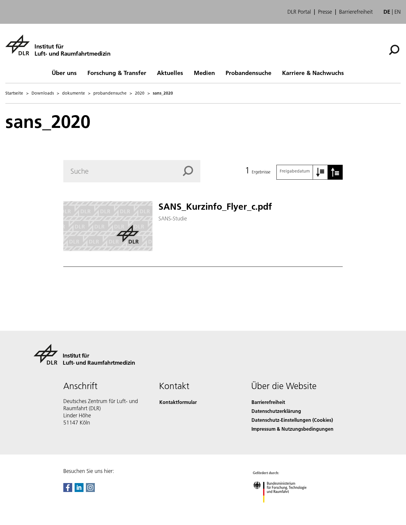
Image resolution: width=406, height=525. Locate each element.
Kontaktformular (178, 402)
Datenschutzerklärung (276, 411)
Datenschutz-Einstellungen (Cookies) (292, 420)
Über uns (64, 72)
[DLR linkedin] (79, 490)
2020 (139, 93)
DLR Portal (299, 12)
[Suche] (395, 49)
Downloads (43, 93)
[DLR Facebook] (67, 490)
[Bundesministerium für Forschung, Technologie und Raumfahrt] (285, 508)
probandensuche (110, 93)
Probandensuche (248, 72)
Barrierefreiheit (356, 12)
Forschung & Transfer (116, 72)
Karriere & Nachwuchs (313, 72)
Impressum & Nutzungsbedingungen (292, 429)
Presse (325, 12)
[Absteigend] (335, 172)
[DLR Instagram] (90, 490)
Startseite (14, 93)
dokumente (73, 93)
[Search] (191, 171)
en (397, 11)
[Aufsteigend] (320, 172)
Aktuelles (170, 72)
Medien (204, 72)
